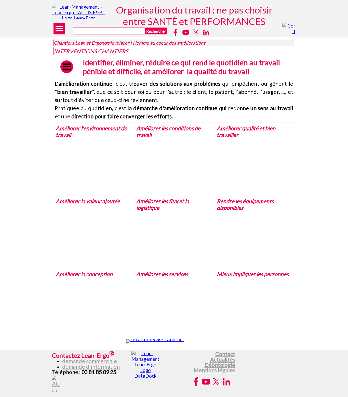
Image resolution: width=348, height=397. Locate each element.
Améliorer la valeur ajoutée (88, 201)
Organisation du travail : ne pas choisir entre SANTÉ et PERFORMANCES (195, 15)
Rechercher (156, 31)
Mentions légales (214, 370)
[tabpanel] (174, 100)
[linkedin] (206, 32)
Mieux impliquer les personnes (253, 274)
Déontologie (220, 365)
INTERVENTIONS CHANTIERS (91, 51)
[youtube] (186, 32)
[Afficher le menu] (59, 28)
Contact (225, 354)
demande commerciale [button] (89, 361)
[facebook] (175, 32)
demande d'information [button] (91, 366)
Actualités (222, 359)
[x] (196, 32)
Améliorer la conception (84, 274)
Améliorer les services (162, 274)
